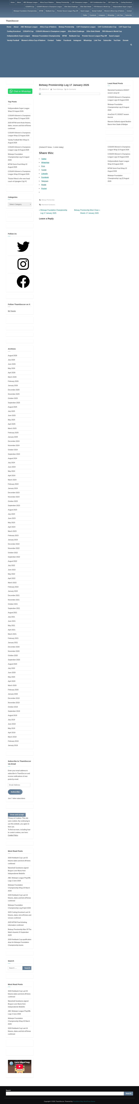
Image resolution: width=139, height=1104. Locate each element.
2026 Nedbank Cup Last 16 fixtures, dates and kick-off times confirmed (19, 898)
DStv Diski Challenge (71, 6)
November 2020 (14, 651)
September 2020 (14, 660)
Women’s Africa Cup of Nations (114, 11)
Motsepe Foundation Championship (25, 11)
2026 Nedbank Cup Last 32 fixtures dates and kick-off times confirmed (19, 860)
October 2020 (13, 655)
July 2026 (11, 360)
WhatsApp (111, 15)
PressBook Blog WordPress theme (84, 1101)
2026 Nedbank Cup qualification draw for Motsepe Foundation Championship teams (19, 942)
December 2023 (14, 492)
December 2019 (14, 698)
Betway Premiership (62, 2)
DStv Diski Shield (85, 6)
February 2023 (13, 535)
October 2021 (13, 604)
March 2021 (12, 634)
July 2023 (11, 514)
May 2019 (11, 728)
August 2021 (12, 612)
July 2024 (11, 463)
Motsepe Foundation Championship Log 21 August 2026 (18, 157)
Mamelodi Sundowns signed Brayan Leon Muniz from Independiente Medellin (18, 870)
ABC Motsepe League (30, 2)
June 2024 (12, 467)
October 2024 (13, 450)
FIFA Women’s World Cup (102, 6)
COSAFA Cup (30, 6)
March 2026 (12, 377)
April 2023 (11, 527)
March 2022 (12, 582)
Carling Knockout (126, 2)
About (19, 2)
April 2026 (11, 372)
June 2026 (12, 364)
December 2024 (14, 441)
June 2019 (12, 724)
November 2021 (14, 600)
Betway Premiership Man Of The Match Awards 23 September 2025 (19, 932)
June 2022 (12, 570)
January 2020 (13, 694)
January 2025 (13, 437)
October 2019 (13, 707)
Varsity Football (97, 11)
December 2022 (14, 544)
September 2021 (14, 608)
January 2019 (13, 745)
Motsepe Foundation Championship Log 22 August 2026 (118, 107)
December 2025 (14, 390)
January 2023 (13, 540)
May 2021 (11, 625)
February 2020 (13, 690)
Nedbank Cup (50, 11)
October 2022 (13, 553)
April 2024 (11, 475)
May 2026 (11, 368)
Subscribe (128, 15)
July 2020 (11, 668)
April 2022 (11, 578)
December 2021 (14, 595)
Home (13, 2)
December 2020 (14, 647)
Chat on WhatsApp (22, 91)
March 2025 (12, 428)
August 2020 (12, 664)
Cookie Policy (13, 835)
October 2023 (13, 501)
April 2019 (11, 732)
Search (8, 1090)
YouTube (117, 40)
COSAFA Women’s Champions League (49, 6)
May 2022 (11, 574)
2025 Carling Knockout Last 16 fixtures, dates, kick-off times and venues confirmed (19, 915)
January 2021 (13, 642)
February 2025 (13, 433)
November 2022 (14, 548)
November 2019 (14, 702)
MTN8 (41, 11)
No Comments (71, 89)
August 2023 (12, 510)
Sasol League (84, 11)
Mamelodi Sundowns (48, 204)
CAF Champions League (80, 2)
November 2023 (14, 497)
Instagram (102, 15)
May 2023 (11, 522)
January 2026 (13, 385)
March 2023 (12, 531)
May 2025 (11, 420)
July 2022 (11, 565)
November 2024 (14, 445)
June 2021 (12, 621)
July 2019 (11, 720)
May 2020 (11, 677)
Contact (129, 11)
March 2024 (12, 480)
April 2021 (11, 630)
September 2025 (14, 403)
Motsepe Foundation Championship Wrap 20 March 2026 (19, 888)
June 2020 (12, 672)
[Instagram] (23, 271)
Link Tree (120, 15)
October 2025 (13, 398)
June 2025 (12, 415)
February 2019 (13, 741)
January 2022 (13, 591)
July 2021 (11, 617)
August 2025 (12, 407)
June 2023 (12, 518)
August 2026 (12, 355)
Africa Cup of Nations (47, 2)
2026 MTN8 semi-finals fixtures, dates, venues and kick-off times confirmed (19, 125)
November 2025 (14, 394)
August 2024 (12, 458)
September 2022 (14, 557)
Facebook (93, 15)
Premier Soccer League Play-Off (67, 11)
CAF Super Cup (113, 2)
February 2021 (13, 638)
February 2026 (13, 381)
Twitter (85, 15)
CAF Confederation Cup (98, 2)
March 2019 (12, 737)
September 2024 (14, 454)
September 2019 (14, 711)
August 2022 (12, 561)
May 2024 (11, 471)
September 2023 (14, 505)
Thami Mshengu (58, 89)
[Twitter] (23, 254)
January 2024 (13, 488)
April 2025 (11, 424)
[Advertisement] (69, 62)
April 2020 (11, 681)
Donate (125, 40)
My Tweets (12, 311)
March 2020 (12, 685)
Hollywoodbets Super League (122, 6)
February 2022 (13, 587)
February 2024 (13, 484)
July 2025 (11, 411)
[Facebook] (23, 288)
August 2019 (12, 715)
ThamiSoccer (12, 21)
